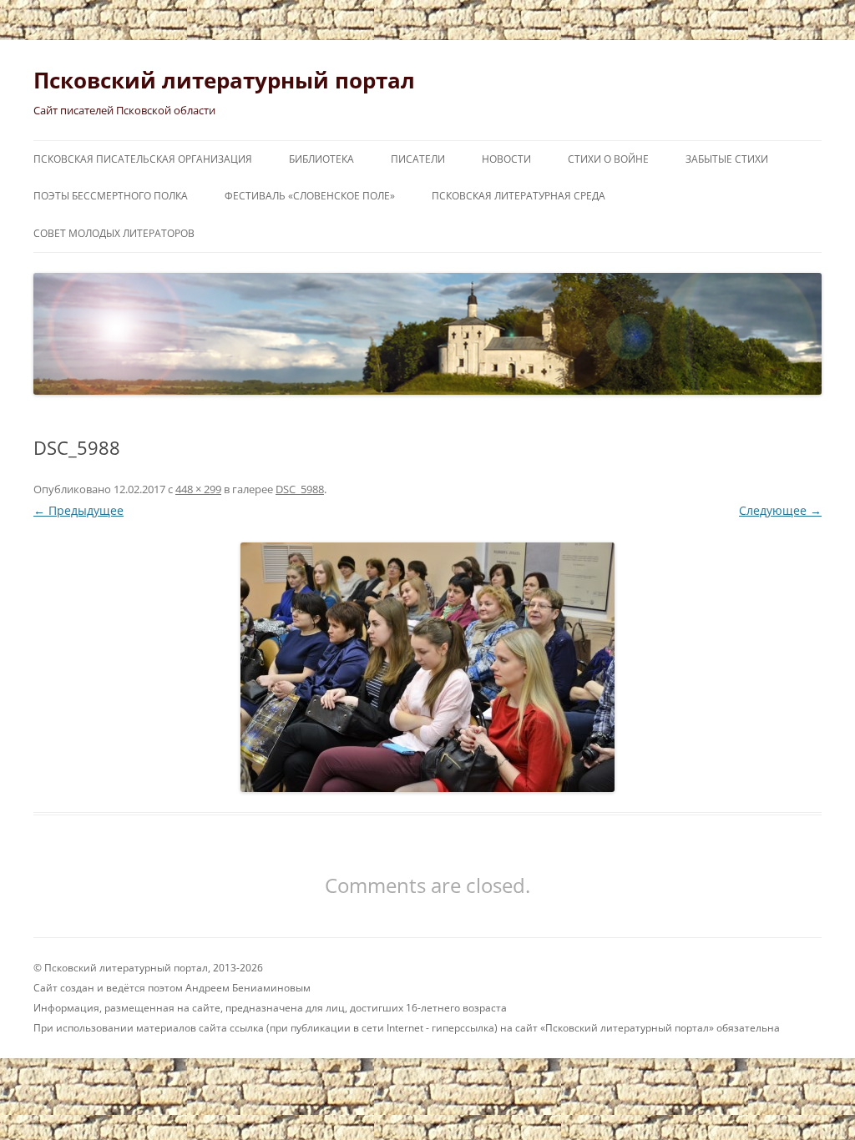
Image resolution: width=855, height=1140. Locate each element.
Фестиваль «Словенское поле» (310, 196)
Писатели (418, 159)
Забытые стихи (727, 159)
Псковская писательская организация (142, 159)
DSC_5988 (300, 489)
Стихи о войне (608, 159)
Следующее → (780, 510)
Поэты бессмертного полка (110, 196)
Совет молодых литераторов (114, 233)
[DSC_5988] (427, 667)
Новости (506, 159)
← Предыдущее (78, 510)
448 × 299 (198, 489)
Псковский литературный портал (224, 80)
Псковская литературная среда (518, 196)
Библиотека (321, 159)
